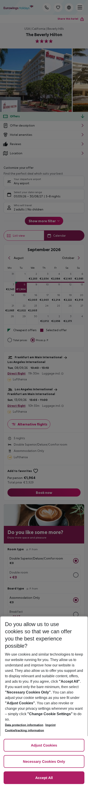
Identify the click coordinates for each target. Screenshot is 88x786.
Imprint (50, 725)
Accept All (44, 778)
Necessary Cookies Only (44, 762)
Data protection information (24, 725)
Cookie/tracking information (24, 730)
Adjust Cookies (44, 745)
